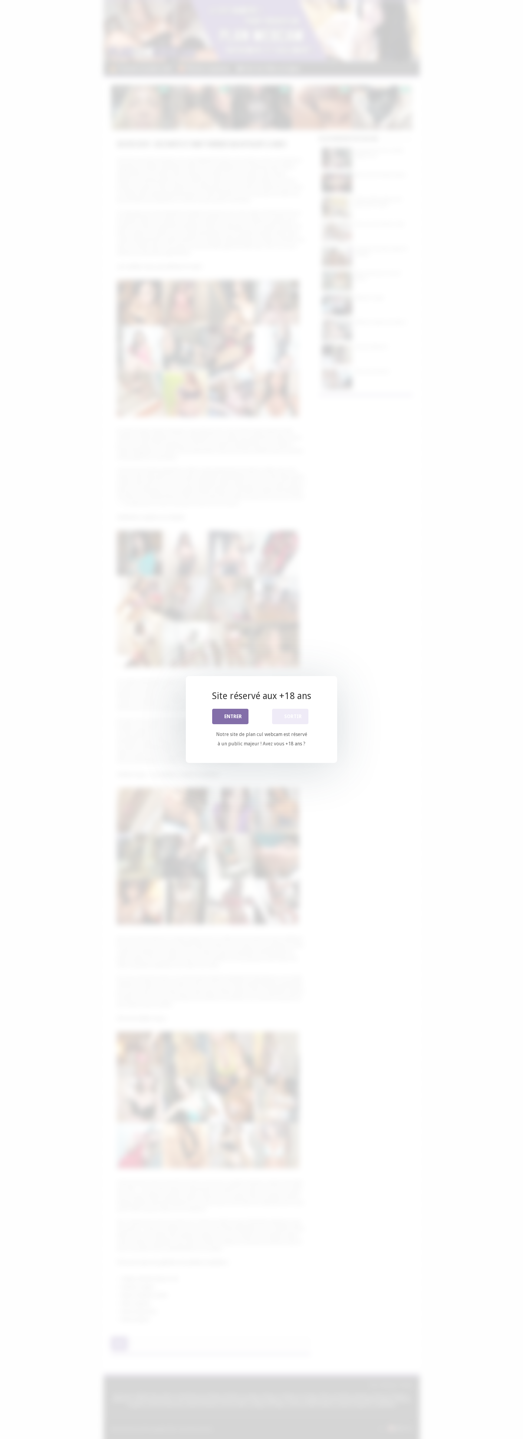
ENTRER (233, 716)
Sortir (293, 716)
